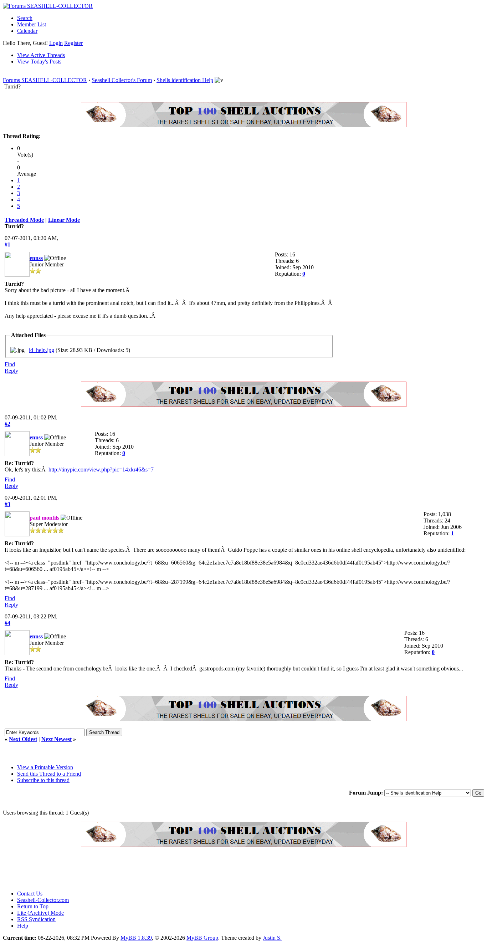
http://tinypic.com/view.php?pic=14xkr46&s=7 (101, 469)
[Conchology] (243, 125)
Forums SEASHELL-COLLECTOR (45, 80)
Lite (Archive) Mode (40, 913)
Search (24, 18)
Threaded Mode (24, 220)
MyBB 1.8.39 (136, 938)
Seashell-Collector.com (43, 900)
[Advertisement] (132, 869)
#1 (7, 244)
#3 (7, 504)
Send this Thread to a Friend (49, 774)
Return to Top (32, 906)
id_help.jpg (41, 350)
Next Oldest (23, 739)
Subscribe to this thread (43, 780)
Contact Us (29, 894)
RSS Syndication (36, 919)
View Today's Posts (39, 61)
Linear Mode (64, 220)
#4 (7, 623)
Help (22, 926)
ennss (36, 258)
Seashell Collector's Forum (122, 80)
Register (73, 43)
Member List (31, 24)
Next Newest (56, 739)
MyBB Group (202, 938)
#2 (7, 424)
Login (56, 43)
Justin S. (272, 938)
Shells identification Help (185, 80)
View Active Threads (41, 55)
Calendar (27, 31)
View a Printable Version (45, 767)
